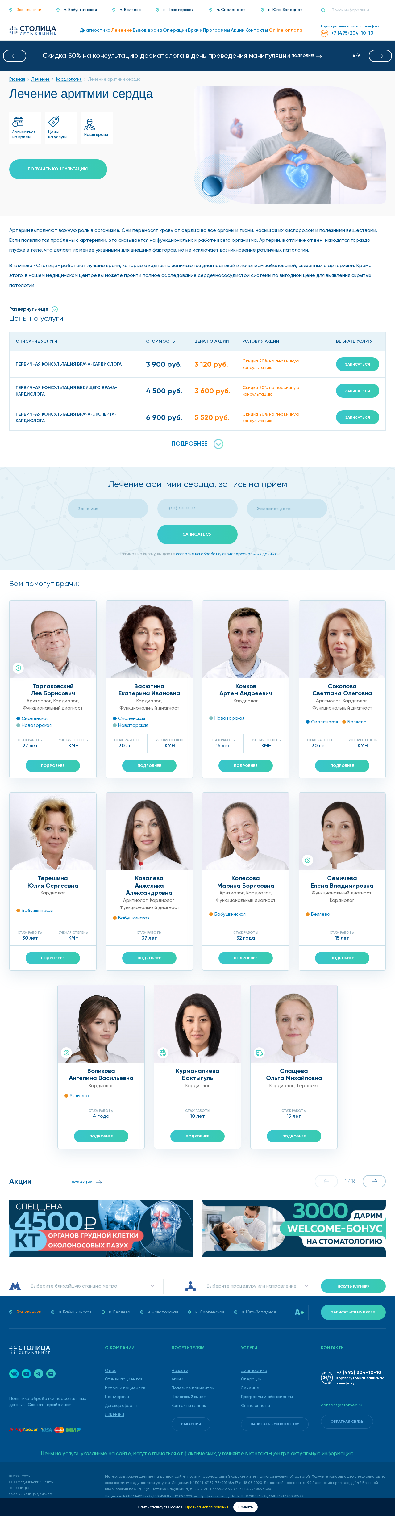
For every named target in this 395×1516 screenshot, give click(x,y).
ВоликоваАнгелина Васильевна (101, 1074)
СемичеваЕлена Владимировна (342, 881)
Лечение (250, 1388)
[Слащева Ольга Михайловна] (294, 1024)
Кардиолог (65, 701)
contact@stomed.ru (341, 1404)
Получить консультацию (58, 169)
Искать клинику (353, 1286)
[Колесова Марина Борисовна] (245, 831)
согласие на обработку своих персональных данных (226, 553)
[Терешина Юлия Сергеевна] (53, 831)
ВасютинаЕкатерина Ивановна (149, 689)
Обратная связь (347, 1421)
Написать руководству (275, 1424)
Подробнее (52, 766)
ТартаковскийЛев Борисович (53, 689)
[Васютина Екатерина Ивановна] (149, 639)
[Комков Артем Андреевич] (245, 639)
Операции (251, 1379)
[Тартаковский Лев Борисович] (53, 639)
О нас (110, 1370)
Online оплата (255, 1405)
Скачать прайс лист (49, 1404)
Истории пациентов (125, 1388)
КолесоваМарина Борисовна (245, 881)
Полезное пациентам (193, 1388)
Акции (177, 1379)
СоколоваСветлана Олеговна (342, 689)
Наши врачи (117, 1396)
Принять (245, 1507)
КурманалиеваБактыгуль (197, 1074)
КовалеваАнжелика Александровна (149, 885)
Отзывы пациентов (123, 1379)
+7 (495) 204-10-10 (358, 1372)
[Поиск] (325, 10)
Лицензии (114, 1414)
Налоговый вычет (189, 1396)
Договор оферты (121, 1405)
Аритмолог (39, 701)
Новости (180, 1370)
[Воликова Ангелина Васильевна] (101, 1024)
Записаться (357, 364)
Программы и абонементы (267, 1396)
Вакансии (191, 1424)
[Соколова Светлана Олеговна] (342, 639)
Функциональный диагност (53, 708)
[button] (14, 56)
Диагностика (254, 1370)
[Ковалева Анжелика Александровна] (149, 831)
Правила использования (207, 1507)
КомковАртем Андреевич (245, 689)
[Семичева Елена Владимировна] (342, 831)
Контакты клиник (189, 1405)
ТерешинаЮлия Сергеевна (52, 881)
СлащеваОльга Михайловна (294, 1074)
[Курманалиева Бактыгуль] (197, 1024)
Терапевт (307, 1085)
